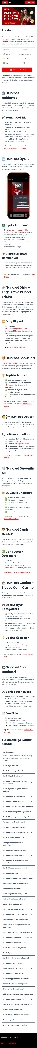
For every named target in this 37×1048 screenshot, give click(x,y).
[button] (18, 752)
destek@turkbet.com (22, 444)
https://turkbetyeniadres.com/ (15, 148)
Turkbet (4, 103)
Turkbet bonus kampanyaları (12, 363)
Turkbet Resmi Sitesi (11, 519)
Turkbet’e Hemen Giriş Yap (15, 347)
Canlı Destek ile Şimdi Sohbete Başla (17, 572)
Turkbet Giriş (30, 2)
